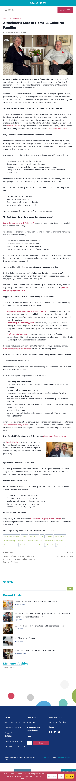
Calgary (44, 519)
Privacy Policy (46, 757)
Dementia (21, 540)
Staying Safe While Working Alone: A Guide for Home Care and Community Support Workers (19, 557)
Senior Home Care (16, 19)
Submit (41, 743)
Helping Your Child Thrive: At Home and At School (36, 601)
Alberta (24, 536)
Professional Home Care (17, 334)
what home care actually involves (17, 348)
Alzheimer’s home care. (57, 128)
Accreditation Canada (11, 536)
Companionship (9, 540)
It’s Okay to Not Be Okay (62, 555)
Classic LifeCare (14, 126)
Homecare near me (11, 545)
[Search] (70, 589)
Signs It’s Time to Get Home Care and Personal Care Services (41, 626)
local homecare (25, 545)
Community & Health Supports (20, 322)
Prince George (54, 519)
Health (6, 19)
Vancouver (35, 519)
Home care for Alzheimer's (54, 540)
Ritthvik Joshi (9, 32)
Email (29, 737)
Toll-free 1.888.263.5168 (15, 747)
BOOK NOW (65, 9)
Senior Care (50, 545)
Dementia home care (35, 540)
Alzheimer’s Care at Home (54, 436)
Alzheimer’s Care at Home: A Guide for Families (35, 650)
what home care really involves (16, 425)
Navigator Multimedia (64, 757)
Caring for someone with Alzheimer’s (19, 223)
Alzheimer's (34, 536)
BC (42, 536)
